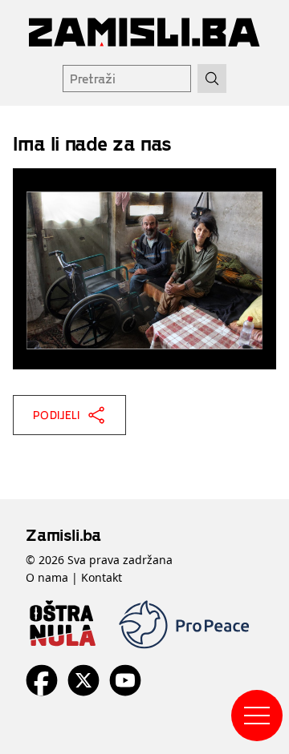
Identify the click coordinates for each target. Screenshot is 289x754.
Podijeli (56, 414)
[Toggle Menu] (257, 715)
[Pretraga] (211, 78)
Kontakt (101, 577)
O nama (47, 577)
